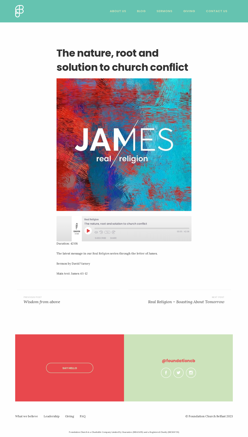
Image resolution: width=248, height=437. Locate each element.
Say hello (69, 368)
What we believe (26, 416)
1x (107, 232)
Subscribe (100, 238)
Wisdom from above (42, 301)
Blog (141, 11)
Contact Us (216, 11)
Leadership (51, 416)
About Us (118, 11)
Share (113, 238)
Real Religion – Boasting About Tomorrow (186, 301)
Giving (189, 11)
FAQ (83, 416)
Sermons (164, 11)
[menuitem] (117, 11)
